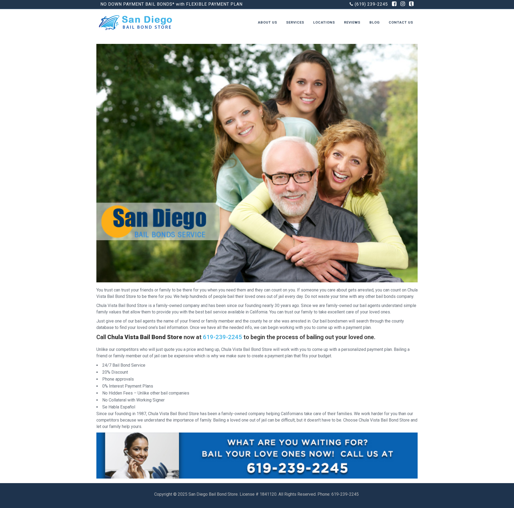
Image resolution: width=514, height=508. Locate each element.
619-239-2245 (222, 337)
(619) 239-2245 (371, 4)
